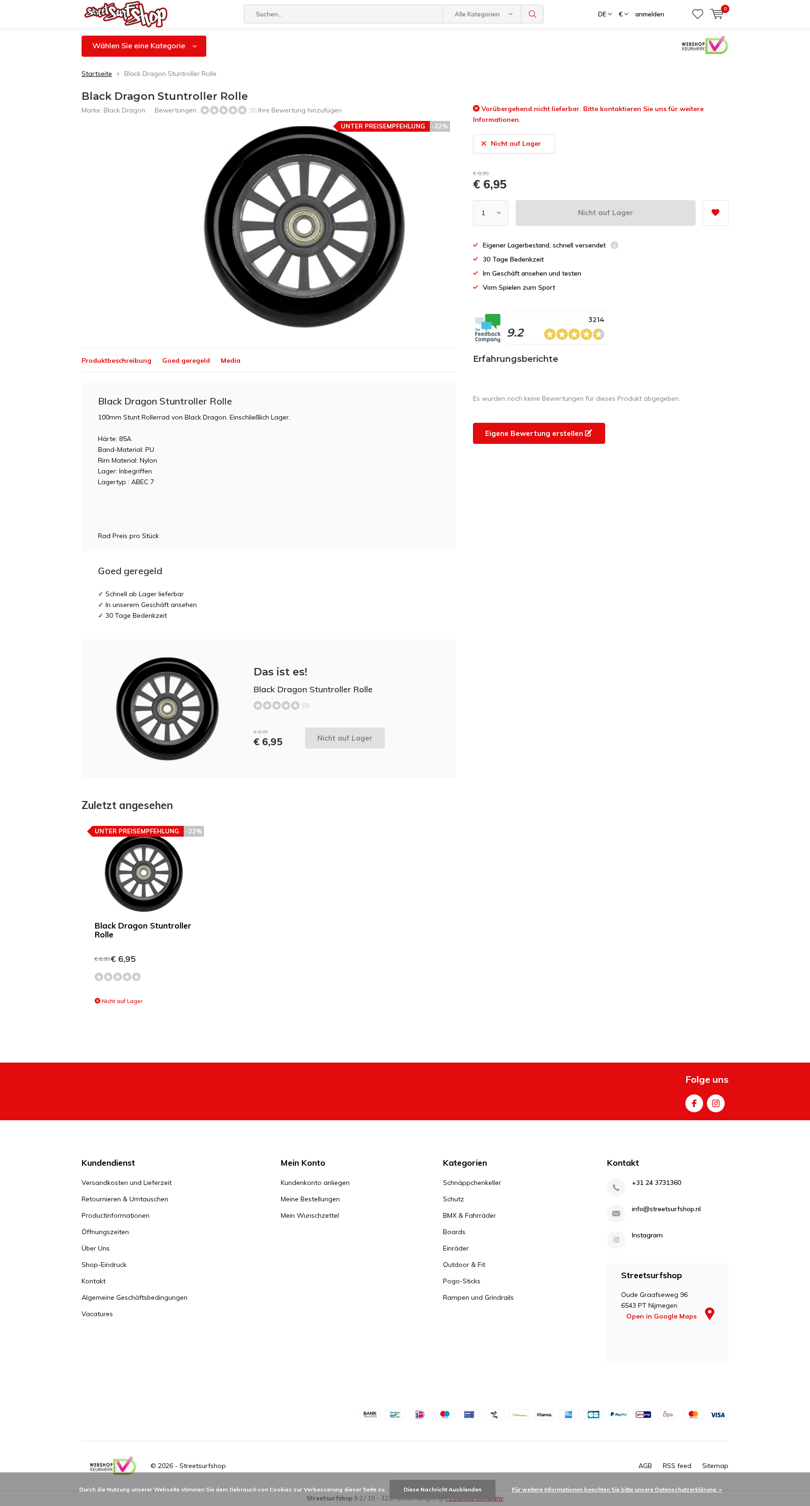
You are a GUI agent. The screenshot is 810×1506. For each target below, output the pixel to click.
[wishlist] (697, 14)
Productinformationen (116, 1215)
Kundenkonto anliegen (315, 1182)
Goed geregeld (186, 360)
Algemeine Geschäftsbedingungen (135, 1297)
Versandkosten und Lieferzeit (127, 1182)
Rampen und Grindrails (478, 1297)
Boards (454, 1232)
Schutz (453, 1199)
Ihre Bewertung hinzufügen (300, 110)
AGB (645, 1465)
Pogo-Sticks (461, 1281)
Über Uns (96, 1248)
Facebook (694, 1103)
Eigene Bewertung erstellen (535, 433)
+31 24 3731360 (656, 1183)
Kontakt (93, 1281)
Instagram (716, 1103)
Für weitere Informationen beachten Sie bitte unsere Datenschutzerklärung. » (617, 1489)
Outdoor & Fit (464, 1264)
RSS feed (677, 1465)
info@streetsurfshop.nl (666, 1209)
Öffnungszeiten (105, 1232)
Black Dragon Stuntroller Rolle (143, 930)
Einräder (456, 1248)
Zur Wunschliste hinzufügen (715, 213)
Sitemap (715, 1465)
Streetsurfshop (203, 1465)
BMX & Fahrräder (469, 1215)
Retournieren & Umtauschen (125, 1199)
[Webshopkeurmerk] (113, 1465)
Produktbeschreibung (116, 360)
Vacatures (97, 1314)
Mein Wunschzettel (310, 1215)
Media (230, 360)
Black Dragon (124, 110)
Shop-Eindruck (104, 1264)
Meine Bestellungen (310, 1199)
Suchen (532, 14)
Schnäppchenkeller (472, 1182)
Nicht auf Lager (605, 212)
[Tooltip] (614, 246)
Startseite (97, 73)
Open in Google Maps (662, 1316)
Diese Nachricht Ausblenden (442, 1489)
